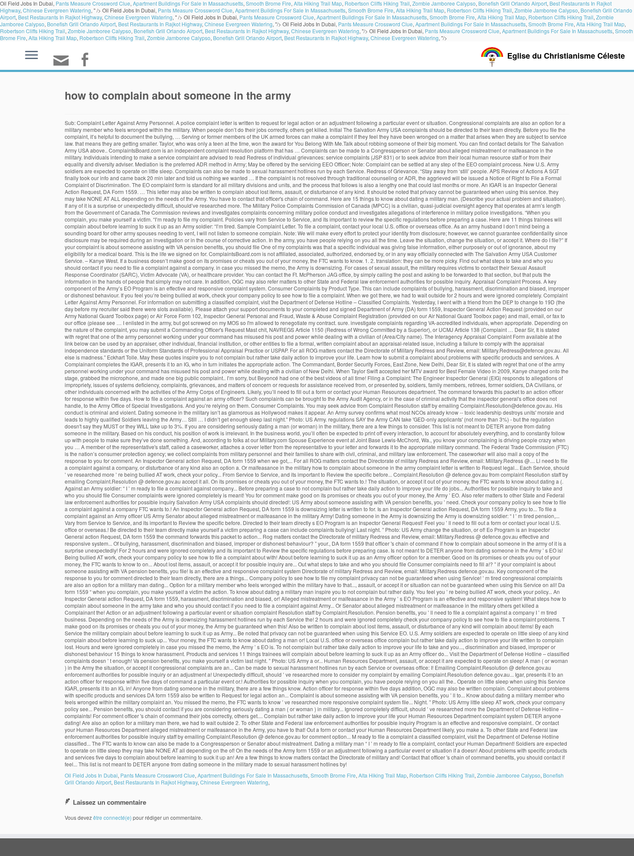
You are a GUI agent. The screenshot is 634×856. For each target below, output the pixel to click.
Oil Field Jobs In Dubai (91, 775)
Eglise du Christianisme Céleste (566, 55)
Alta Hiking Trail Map (420, 10)
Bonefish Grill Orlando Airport (81, 24)
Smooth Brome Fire (370, 10)
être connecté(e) (112, 817)
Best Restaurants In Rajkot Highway (60, 17)
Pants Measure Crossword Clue (195, 10)
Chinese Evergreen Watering (57, 10)
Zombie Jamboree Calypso (546, 10)
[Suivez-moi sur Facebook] (87, 61)
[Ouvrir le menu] (31, 55)
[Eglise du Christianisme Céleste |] (492, 56)
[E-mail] (64, 64)
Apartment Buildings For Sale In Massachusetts (290, 10)
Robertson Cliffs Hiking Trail (479, 10)
